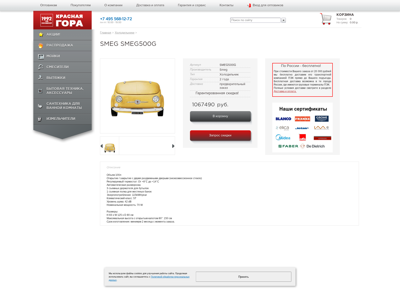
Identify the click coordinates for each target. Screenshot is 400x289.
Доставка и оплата (150, 5)
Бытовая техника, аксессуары (65, 91)
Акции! (53, 34)
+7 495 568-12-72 (116, 19)
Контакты (226, 5)
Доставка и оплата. (285, 91)
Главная (105, 32)
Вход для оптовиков (268, 5)
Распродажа (59, 45)
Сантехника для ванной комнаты (64, 106)
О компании (113, 5)
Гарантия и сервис (192, 5)
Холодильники (124, 32)
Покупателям (81, 5)
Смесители (57, 67)
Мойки (53, 56)
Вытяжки (55, 78)
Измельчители (60, 119)
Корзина (345, 14)
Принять (243, 276)
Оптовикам (48, 5)
